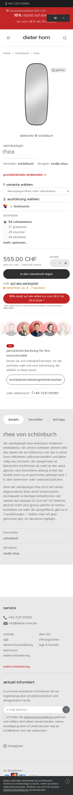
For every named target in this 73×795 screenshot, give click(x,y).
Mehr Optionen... (15, 242)
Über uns (45, 634)
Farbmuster (21, 206)
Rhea (36, 53)
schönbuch (22, 53)
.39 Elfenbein (17, 237)
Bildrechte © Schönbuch (36, 135)
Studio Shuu (59, 163)
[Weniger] (54, 263)
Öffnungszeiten (49, 639)
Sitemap (8, 634)
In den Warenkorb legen (36, 274)
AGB (6, 639)
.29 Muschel (16, 232)
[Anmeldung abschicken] (66, 709)
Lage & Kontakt (49, 644)
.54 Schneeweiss (20, 221)
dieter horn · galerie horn (36, 37)
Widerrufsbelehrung (16, 655)
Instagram (15, 746)
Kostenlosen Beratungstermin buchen (36, 379)
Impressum (10, 650)
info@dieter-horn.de (23, 623)
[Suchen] (65, 37)
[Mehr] (66, 263)
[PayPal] (22, 775)
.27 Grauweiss (17, 226)
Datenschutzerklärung (18, 644)
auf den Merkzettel (24, 283)
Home (7, 53)
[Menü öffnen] (8, 37)
